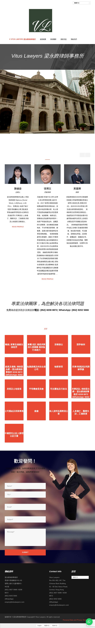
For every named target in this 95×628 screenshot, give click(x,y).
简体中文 (54, 625)
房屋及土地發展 (14, 389)
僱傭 (36, 411)
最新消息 (64, 39)
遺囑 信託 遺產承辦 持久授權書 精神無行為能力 (36, 347)
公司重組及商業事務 (14, 411)
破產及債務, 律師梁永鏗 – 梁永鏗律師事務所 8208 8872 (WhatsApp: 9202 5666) (14, 372)
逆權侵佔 (58, 344)
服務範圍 (43, 39)
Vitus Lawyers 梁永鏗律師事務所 (23, 39)
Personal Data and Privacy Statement (76, 620)
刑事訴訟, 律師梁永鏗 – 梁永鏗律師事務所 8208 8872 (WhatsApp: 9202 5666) (81, 394)
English (40, 625)
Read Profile (18, 279)
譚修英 (77, 188)
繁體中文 (76, 3)
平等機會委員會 (36, 389)
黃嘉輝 (47, 188)
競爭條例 (81, 344)
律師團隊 (53, 39)
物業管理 (58, 367)
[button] (89, 621)
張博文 (18, 188)
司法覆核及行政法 (58, 389)
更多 (45, 329)
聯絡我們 (74, 39)
